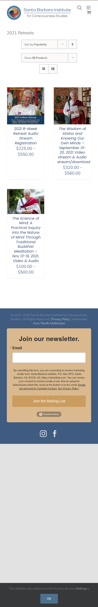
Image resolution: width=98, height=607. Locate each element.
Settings (82, 588)
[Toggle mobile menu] (88, 7)
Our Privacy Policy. (68, 388)
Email (17, 348)
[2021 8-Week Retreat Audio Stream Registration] (25, 90)
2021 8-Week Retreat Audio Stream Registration (25, 135)
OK (49, 598)
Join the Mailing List (49, 401)
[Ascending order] (72, 44)
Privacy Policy (60, 319)
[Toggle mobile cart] (89, 12)
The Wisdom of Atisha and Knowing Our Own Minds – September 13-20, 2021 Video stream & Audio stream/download (73, 145)
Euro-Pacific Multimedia (49, 323)
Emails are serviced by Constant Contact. (52, 386)
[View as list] (52, 68)
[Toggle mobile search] (79, 7)
